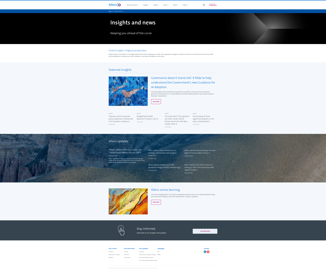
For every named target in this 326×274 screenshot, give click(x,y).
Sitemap (126, 251)
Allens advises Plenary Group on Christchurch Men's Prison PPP (125, 151)
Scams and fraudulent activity (146, 257)
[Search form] (203, 4)
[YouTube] (208, 252)
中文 (158, 251)
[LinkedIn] (205, 252)
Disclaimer (126, 254)
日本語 (158, 254)
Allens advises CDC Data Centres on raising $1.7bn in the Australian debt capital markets (199, 167)
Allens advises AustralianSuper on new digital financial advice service (199, 151)
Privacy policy (127, 257)
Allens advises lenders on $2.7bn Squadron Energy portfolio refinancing (163, 166)
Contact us (111, 251)
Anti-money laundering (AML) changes (148, 260)
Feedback (111, 257)
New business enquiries (114, 254)
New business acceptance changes (147, 254)
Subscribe (141, 251)
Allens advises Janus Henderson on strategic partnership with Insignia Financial (162, 153)
